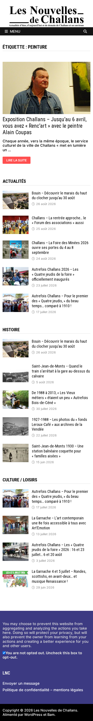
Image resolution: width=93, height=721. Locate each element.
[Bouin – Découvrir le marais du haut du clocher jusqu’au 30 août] (16, 193)
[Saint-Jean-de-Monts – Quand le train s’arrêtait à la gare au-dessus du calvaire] (16, 366)
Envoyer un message (21, 683)
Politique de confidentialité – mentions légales (43, 690)
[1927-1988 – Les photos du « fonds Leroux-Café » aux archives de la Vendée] (16, 419)
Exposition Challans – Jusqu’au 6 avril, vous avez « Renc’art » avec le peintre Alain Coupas (45, 125)
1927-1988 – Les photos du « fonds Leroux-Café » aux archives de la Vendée (59, 424)
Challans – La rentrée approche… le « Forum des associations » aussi (59, 220)
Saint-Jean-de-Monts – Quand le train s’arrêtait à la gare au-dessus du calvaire (61, 371)
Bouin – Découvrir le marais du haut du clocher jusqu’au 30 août (59, 195)
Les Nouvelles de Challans (55, 710)
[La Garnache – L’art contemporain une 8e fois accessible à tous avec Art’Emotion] (16, 518)
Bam (51, 714)
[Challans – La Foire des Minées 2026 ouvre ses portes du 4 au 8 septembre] (16, 242)
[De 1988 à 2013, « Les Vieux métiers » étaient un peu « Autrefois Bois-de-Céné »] (16, 392)
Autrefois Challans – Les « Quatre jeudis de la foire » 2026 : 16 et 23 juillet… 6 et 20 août (58, 550)
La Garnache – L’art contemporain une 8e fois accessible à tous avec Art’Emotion (59, 523)
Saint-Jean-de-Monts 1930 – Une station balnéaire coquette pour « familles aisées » (57, 451)
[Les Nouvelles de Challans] (46, 16)
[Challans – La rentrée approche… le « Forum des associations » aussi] (16, 218)
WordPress (33, 714)
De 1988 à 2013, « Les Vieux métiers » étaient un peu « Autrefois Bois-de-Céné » (60, 397)
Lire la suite (16, 160)
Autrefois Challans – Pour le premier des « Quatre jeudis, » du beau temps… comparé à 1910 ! (60, 301)
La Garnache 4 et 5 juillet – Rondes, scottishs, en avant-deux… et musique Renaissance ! (59, 576)
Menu (15, 31)
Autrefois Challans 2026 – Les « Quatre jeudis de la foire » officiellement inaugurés (55, 274)
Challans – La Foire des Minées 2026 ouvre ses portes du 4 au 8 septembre (60, 247)
